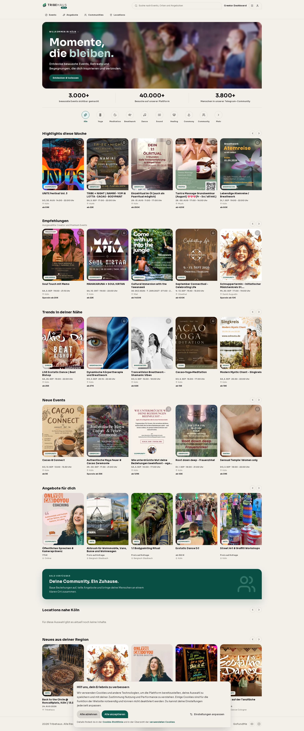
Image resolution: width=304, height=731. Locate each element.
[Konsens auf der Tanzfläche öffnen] (241, 677)
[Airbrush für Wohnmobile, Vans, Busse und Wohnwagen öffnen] (107, 526)
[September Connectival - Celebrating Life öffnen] (196, 264)
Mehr (218, 121)
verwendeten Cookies (162, 722)
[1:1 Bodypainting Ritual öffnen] (152, 526)
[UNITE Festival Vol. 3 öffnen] (63, 173)
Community (204, 121)
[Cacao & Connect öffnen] (63, 440)
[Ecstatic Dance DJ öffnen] (196, 526)
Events (52, 15)
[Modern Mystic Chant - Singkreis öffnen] (241, 352)
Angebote (72, 15)
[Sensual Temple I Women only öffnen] (241, 440)
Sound (159, 121)
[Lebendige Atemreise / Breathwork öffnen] (241, 173)
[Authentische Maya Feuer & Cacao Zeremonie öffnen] (107, 440)
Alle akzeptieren (114, 714)
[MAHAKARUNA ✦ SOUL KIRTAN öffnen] (107, 264)
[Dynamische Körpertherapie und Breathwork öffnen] (107, 352)
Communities (95, 15)
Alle (85, 121)
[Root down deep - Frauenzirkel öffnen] (196, 440)
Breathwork (130, 121)
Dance (144, 121)
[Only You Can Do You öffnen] (152, 677)
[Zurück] (252, 133)
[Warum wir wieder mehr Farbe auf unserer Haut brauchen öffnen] (196, 677)
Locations (119, 15)
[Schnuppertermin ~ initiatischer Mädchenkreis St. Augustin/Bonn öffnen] (241, 264)
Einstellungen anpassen (209, 714)
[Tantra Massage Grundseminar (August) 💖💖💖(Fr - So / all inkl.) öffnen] (196, 173)
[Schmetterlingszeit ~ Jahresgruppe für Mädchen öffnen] (107, 677)
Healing (174, 121)
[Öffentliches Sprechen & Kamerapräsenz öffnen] (63, 526)
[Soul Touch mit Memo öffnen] (63, 264)
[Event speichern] (80, 142)
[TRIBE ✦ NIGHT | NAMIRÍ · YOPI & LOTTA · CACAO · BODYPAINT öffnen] (107, 173)
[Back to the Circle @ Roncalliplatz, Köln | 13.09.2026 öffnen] (63, 677)
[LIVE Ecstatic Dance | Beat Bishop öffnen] (63, 352)
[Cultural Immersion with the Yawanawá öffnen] (152, 264)
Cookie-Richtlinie (113, 722)
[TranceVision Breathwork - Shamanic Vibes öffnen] (152, 352)
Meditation (115, 121)
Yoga (100, 121)
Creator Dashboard (235, 5)
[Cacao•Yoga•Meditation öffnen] (196, 352)
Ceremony (189, 121)
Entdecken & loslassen (66, 78)
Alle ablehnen (88, 714)
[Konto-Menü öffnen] (255, 5)
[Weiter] (259, 133)
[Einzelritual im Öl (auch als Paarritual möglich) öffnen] (152, 173)
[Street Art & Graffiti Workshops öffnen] (241, 526)
